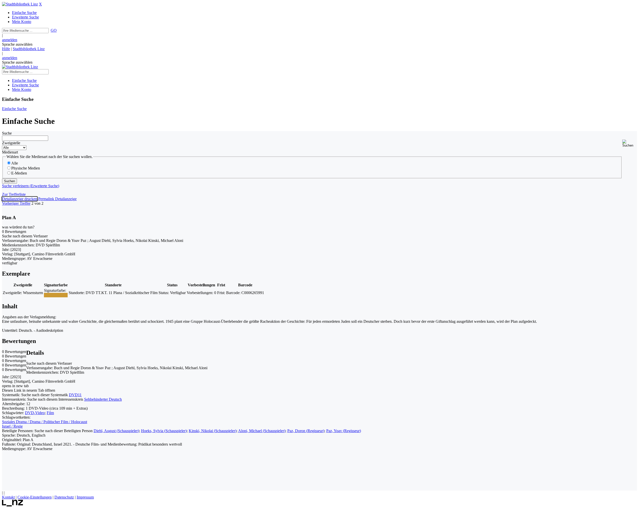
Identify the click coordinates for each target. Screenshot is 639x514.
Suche (7, 133)
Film (50, 413)
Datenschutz (64, 497)
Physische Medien (25, 168)
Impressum (85, 497)
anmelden (9, 40)
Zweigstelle (11, 143)
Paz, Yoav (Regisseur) (343, 431)
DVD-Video (35, 413)
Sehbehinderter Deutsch (103, 399)
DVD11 (75, 395)
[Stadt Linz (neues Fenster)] (12, 505)
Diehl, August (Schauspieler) (116, 431)
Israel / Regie (12, 426)
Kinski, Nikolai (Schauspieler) (212, 431)
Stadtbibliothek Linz (29, 49)
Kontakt (8, 497)
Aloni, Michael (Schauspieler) (261, 431)
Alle (14, 163)
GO (54, 30)
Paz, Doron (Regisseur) (305, 431)
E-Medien (19, 173)
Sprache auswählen (17, 44)
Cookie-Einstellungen (34, 497)
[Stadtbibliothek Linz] (20, 4)
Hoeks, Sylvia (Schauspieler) (164, 431)
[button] (629, 143)
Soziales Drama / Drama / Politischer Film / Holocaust (44, 422)
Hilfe (6, 49)
